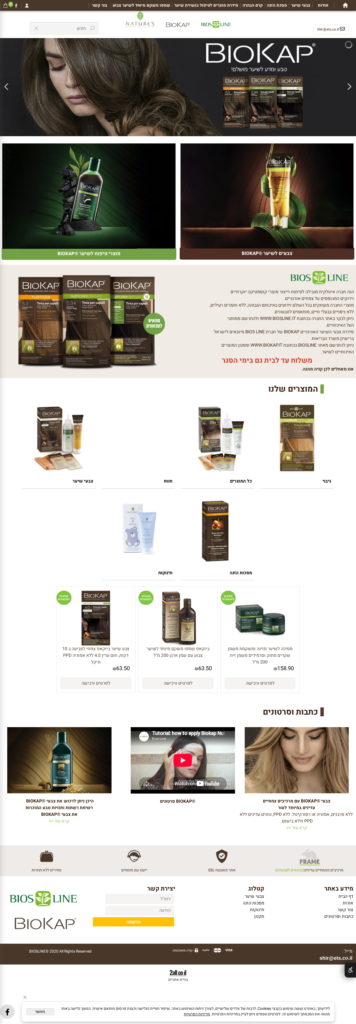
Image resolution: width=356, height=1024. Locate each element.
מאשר (40, 1012)
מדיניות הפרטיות (197, 1014)
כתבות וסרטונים (338, 916)
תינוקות (165, 573)
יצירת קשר (161, 888)
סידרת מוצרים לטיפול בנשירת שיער (206, 5)
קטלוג (256, 888)
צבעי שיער (300, 5)
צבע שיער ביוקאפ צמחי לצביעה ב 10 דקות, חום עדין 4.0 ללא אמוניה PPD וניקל (95, 655)
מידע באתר (338, 888)
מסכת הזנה (277, 5)
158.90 (285, 668)
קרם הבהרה (253, 5)
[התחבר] (27, 5)
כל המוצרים (241, 481)
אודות (323, 5)
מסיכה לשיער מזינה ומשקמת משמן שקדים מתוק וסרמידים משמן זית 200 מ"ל (260, 655)
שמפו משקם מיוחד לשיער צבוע (141, 5)
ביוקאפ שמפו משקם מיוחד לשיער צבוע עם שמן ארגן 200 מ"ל (178, 652)
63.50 (205, 668)
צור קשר (99, 5)
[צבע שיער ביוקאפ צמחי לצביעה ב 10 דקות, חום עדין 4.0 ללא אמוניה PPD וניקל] (95, 644)
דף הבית (345, 896)
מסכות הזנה (241, 573)
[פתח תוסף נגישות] (350, 970)
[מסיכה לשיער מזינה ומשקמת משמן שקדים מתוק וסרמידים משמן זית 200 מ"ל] (260, 644)
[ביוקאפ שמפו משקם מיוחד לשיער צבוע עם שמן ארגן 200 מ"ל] (178, 644)
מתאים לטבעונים (228, 598)
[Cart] (5, 5)
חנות (168, 481)
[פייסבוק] (16, 5)
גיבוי (327, 481)
